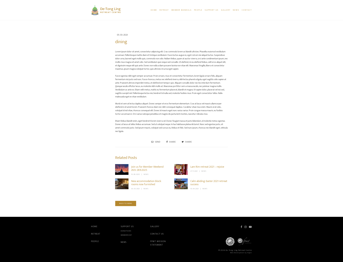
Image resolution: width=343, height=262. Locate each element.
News (236, 10)
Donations (126, 230)
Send (157, 142)
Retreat (164, 10)
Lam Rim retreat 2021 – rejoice (207, 167)
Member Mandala (181, 10)
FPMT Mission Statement (158, 243)
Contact (247, 10)
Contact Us (157, 234)
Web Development (237, 253)
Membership (126, 235)
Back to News (125, 203)
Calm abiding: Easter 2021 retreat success (208, 183)
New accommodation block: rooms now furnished (146, 183)
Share (172, 142)
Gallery (225, 10)
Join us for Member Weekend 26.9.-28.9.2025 (147, 168)
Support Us (212, 10)
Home (154, 10)
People (198, 10)
